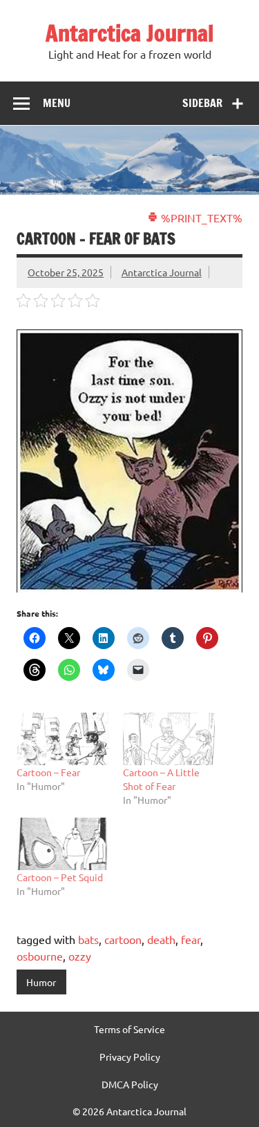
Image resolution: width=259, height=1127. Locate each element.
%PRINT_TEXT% (200, 217)
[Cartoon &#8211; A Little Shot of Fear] (169, 739)
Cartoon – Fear (48, 772)
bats (88, 939)
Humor (41, 982)
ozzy (79, 956)
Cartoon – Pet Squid (60, 877)
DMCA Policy (130, 1084)
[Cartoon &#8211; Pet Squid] (63, 844)
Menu (56, 102)
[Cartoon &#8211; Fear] (63, 739)
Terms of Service (129, 1029)
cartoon (123, 939)
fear (190, 939)
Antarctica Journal (129, 33)
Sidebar (202, 102)
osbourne (40, 956)
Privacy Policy (129, 1056)
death (161, 939)
